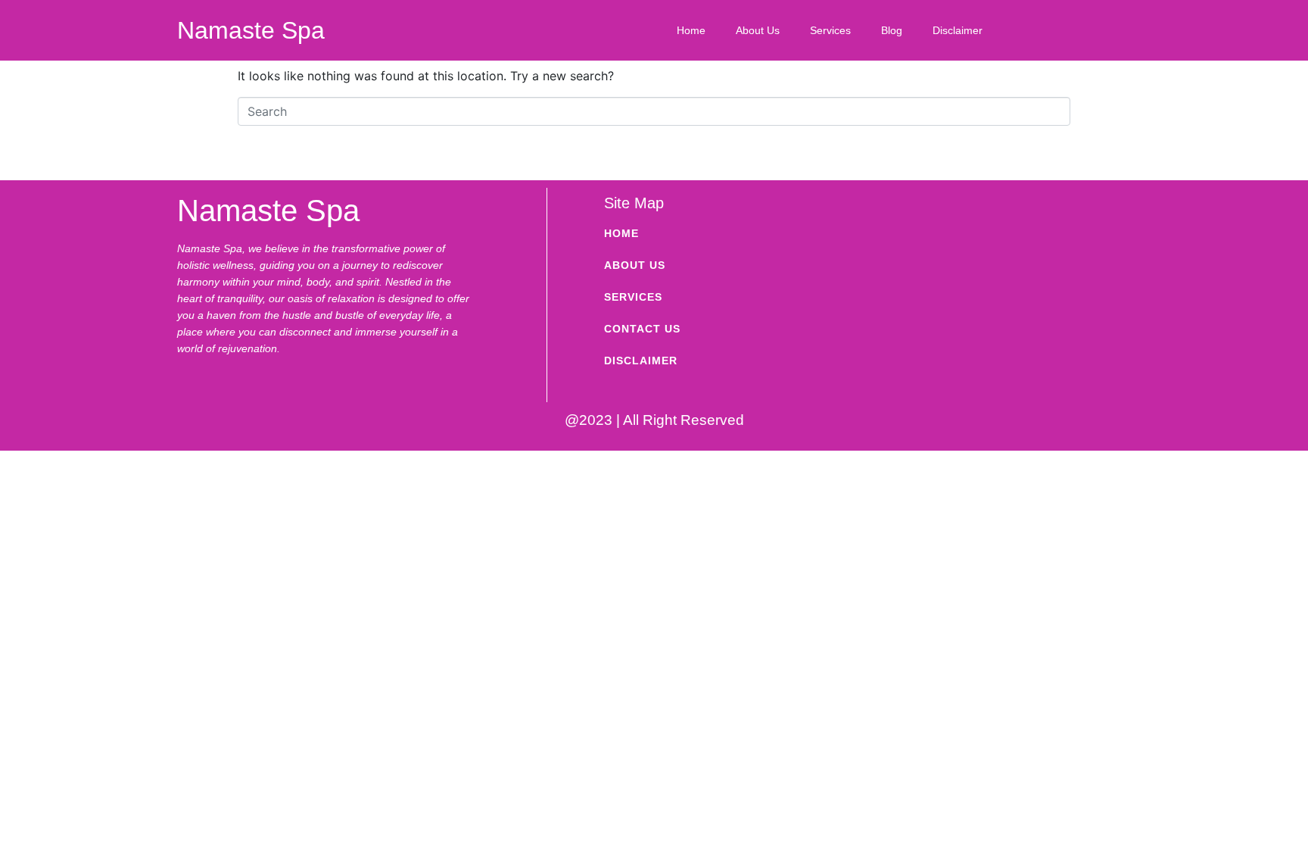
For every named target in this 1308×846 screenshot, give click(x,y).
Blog (891, 30)
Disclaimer (958, 30)
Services (830, 30)
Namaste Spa (251, 30)
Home (691, 30)
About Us (758, 30)
